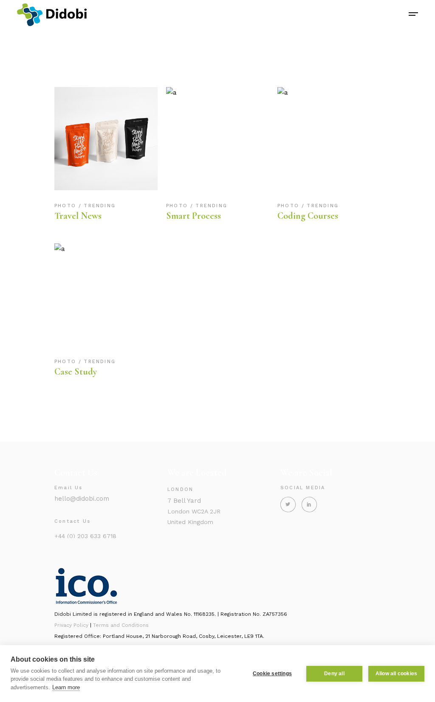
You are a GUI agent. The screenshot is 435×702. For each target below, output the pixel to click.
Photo (66, 206)
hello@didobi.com (81, 498)
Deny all (334, 674)
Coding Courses (307, 215)
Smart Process (193, 215)
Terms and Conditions (121, 625)
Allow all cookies (396, 674)
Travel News (78, 215)
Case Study (75, 371)
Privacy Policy (71, 625)
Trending (100, 206)
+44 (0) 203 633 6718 (85, 536)
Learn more (66, 687)
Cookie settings (272, 674)
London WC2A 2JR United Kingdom (193, 511)
